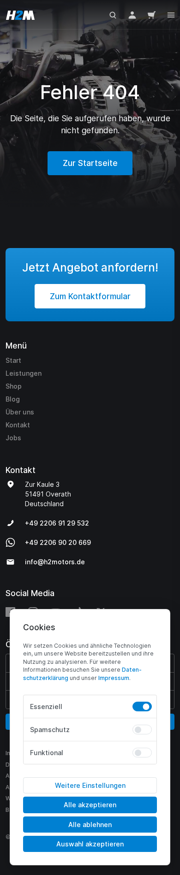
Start (13, 360)
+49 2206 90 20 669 (58, 542)
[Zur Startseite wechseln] (18, 14)
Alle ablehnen (90, 824)
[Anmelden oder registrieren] (132, 14)
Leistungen (24, 373)
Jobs (13, 438)
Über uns (20, 412)
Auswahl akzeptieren (90, 844)
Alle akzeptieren (90, 805)
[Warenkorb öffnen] (151, 14)
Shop (14, 386)
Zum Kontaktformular (90, 296)
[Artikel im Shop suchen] (113, 14)
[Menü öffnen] (171, 14)
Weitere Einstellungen (90, 785)
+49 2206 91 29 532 (57, 523)
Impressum (113, 677)
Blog (13, 399)
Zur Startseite (90, 163)
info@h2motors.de (55, 562)
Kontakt (18, 425)
